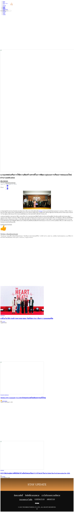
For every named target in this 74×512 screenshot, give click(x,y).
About (4, 13)
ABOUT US (51, 499)
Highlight (2, 470)
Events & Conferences (4, 394)
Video (4, 10)
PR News (4, 181)
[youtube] (73, 1)
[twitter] (72, 1)
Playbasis (40, 211)
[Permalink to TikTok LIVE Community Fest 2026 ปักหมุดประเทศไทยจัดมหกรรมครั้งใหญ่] (22, 393)
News (4, 8)
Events (4, 12)
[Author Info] (37, 228)
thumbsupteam (10, 182)
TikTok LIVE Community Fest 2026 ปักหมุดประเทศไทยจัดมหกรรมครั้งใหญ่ (23, 397)
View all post (5, 240)
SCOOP (4, 11)
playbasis (9, 224)
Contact (4, 14)
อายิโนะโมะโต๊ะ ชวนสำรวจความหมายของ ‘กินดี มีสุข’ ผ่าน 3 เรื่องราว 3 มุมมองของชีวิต (26, 318)
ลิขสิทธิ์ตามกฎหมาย (32, 495)
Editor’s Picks (5, 9)
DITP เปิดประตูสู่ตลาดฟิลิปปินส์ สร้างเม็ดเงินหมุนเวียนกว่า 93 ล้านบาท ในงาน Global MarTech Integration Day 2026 (35, 473)
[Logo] (8, 5)
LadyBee (3, 321)
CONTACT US (40, 499)
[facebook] (70, 1)
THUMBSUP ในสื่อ (25, 499)
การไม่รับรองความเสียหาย (51, 495)
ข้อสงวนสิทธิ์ (18, 495)
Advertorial (2, 315)
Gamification (4, 224)
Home (4, 7)
